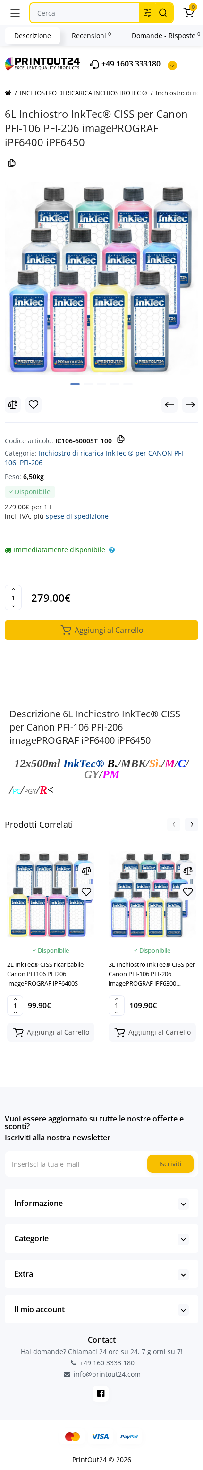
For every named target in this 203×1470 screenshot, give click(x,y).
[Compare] (13, 405)
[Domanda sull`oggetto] (111, 550)
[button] (173, 824)
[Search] (162, 12)
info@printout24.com (106, 1374)
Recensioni (91, 35)
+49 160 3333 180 (106, 1362)
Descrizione (32, 35)
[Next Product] (190, 405)
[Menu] (15, 13)
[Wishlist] (33, 405)
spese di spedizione (77, 516)
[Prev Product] (169, 405)
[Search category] (147, 12)
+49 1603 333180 (130, 64)
